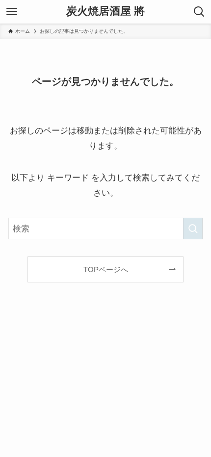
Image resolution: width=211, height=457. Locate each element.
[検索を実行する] (193, 228)
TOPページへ (105, 269)
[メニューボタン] (12, 12)
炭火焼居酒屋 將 (105, 11)
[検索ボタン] (199, 12)
